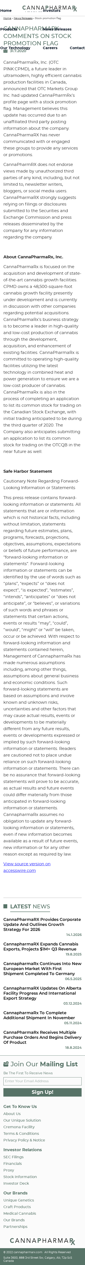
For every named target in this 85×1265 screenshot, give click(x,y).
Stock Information (20, 1177)
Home (6, 11)
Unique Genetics (18, 1200)
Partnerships (15, 1227)
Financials (12, 1164)
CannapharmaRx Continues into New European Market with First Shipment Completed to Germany (42, 968)
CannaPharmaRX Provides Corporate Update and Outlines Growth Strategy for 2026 (42, 924)
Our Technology (15, 48)
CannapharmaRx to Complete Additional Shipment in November (39, 1015)
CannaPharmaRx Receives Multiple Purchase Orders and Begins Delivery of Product (42, 1037)
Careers (50, 48)
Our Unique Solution (22, 1120)
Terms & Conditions (21, 1133)
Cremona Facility (19, 1127)
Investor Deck (16, 1183)
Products (8, 29)
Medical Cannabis (19, 1213)
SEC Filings (13, 1157)
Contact (77, 48)
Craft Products (17, 1207)
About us (12, 1114)
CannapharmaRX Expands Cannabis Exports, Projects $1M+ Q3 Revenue (40, 947)
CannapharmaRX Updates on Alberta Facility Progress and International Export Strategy (42, 993)
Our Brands (14, 1220)
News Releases (57, 29)
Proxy (8, 1170)
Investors (52, 11)
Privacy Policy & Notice (24, 1140)
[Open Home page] (42, 1242)
